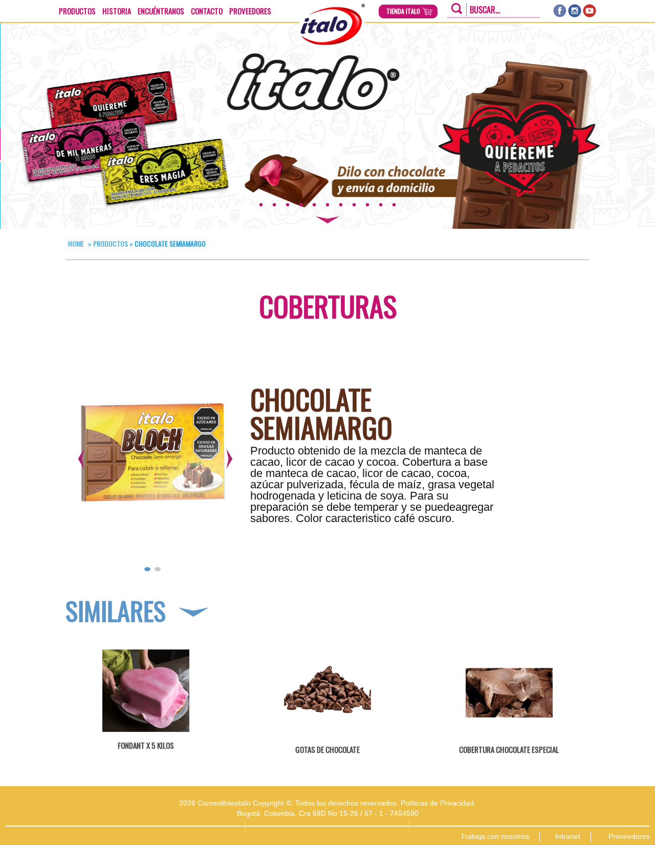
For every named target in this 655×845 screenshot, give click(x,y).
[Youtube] (589, 10)
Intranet (567, 836)
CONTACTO (207, 11)
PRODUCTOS (77, 11)
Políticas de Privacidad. (438, 803)
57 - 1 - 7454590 (391, 813)
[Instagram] (574, 10)
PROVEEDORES (250, 11)
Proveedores (629, 836)
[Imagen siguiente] (226, 458)
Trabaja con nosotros (495, 836)
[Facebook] (559, 10)
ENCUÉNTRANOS (161, 11)
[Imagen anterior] (78, 458)
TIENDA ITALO (403, 11)
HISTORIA (116, 11)
